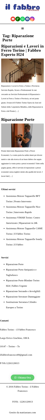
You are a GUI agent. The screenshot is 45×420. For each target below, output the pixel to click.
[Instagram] (32, 19)
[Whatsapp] (22, 19)
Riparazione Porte (17, 119)
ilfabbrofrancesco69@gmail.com (16, 354)
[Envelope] (13, 19)
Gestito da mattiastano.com (22, 412)
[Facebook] (27, 19)
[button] (22, 28)
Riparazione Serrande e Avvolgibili (23, 291)
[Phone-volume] (17, 19)
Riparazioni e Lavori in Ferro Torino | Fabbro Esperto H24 (22, 50)
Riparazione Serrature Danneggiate (23, 296)
